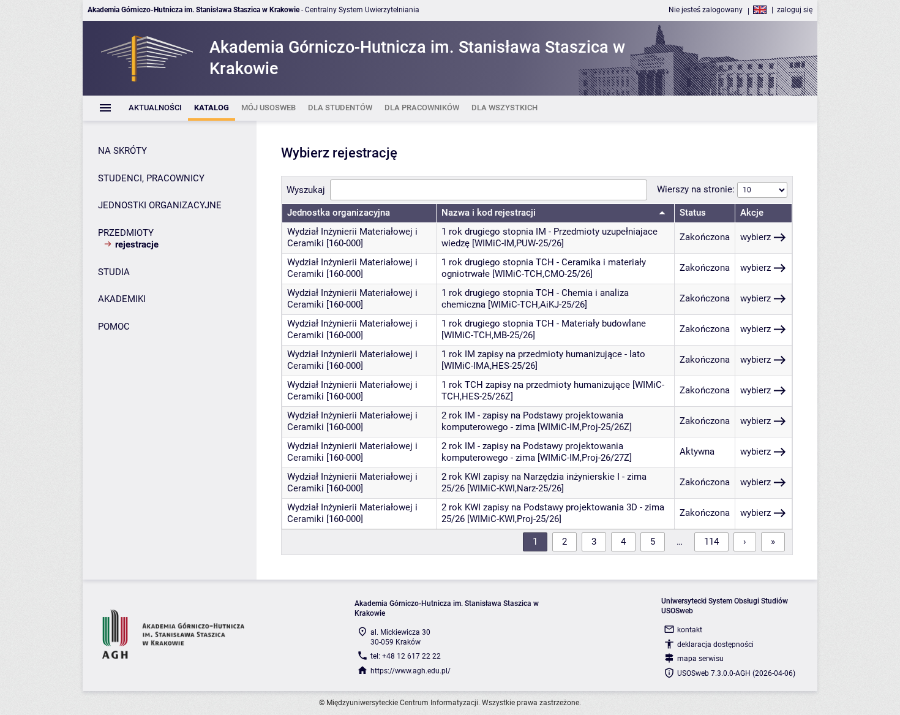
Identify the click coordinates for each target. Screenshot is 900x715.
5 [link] (652, 541)
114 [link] (711, 541)
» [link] (773, 541)
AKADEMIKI (122, 299)
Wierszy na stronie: (697, 189)
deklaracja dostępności (715, 644)
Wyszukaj (306, 189)
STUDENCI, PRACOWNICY (151, 178)
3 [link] (593, 541)
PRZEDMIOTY (126, 232)
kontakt (689, 630)
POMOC (114, 326)
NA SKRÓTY (122, 150)
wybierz (755, 237)
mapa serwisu (700, 658)
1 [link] (535, 541)
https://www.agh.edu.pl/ (410, 671)
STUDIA (114, 272)
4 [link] (623, 541)
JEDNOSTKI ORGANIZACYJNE (160, 205)
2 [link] (564, 541)
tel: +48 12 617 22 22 (405, 656)
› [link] (744, 541)
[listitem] (155, 108)
